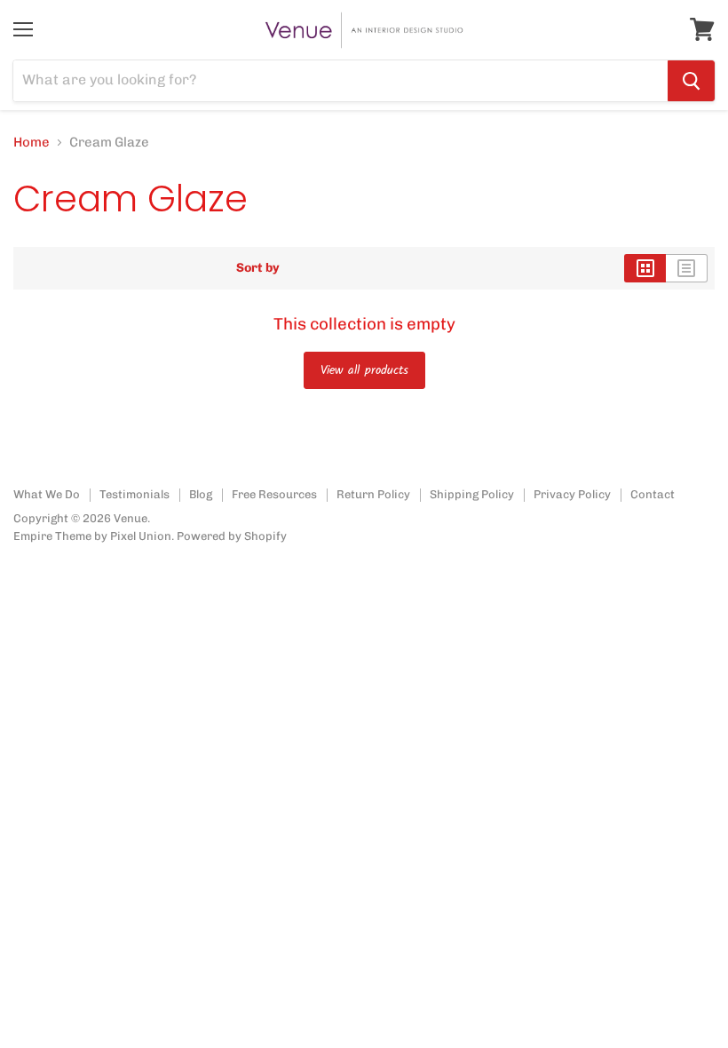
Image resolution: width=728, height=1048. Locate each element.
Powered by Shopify (232, 536)
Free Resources (274, 494)
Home (31, 142)
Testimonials (134, 494)
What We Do (46, 494)
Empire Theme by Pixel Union (92, 536)
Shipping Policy (472, 494)
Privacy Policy (572, 494)
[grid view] (645, 268)
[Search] (691, 80)
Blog (200, 494)
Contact (652, 494)
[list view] (687, 268)
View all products (364, 370)
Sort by (258, 268)
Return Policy (373, 494)
